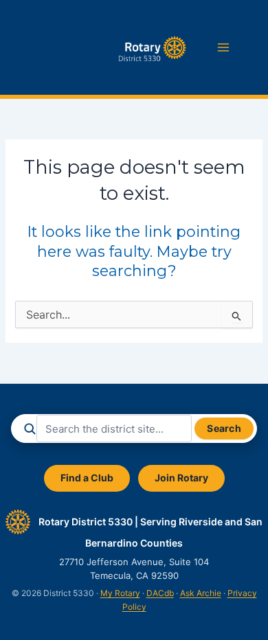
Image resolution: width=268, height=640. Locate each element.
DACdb (160, 593)
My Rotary (120, 593)
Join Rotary (181, 477)
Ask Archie (200, 593)
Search (224, 428)
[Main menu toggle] (223, 47)
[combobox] (114, 428)
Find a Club (86, 477)
